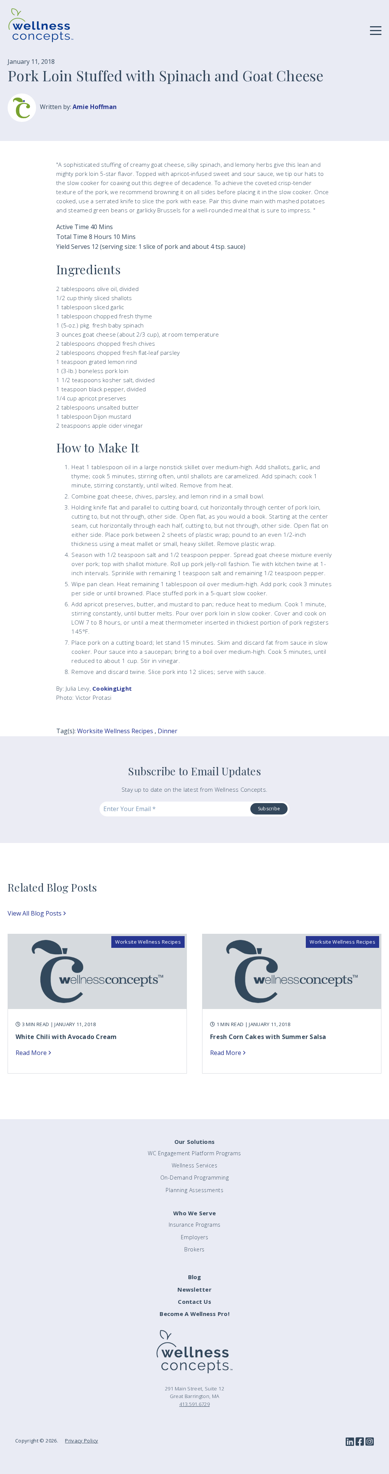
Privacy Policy (81, 1440)
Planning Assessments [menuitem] (194, 1190)
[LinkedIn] (350, 1442)
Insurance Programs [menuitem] (195, 1224)
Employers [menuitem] (195, 1237)
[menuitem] (194, 1277)
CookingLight (112, 688)
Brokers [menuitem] (194, 1249)
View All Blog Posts (35, 913)
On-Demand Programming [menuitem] (194, 1177)
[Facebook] (360, 1442)
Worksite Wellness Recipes (115, 731)
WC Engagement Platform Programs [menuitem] (194, 1153)
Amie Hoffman (95, 107)
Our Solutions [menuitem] (194, 1141)
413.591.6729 (194, 1404)
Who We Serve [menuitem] (194, 1213)
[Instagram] (369, 1442)
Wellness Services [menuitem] (195, 1165)
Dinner (167, 731)
